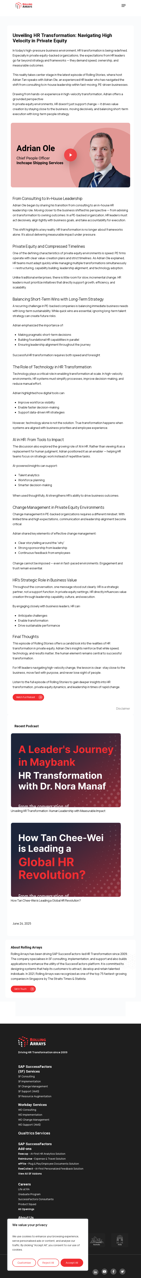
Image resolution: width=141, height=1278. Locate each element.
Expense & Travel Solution (50, 1158)
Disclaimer (123, 708)
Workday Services (32, 1104)
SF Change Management (33, 1086)
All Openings (26, 1209)
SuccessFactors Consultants (36, 1199)
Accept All (72, 1262)
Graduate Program (29, 1194)
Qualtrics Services (34, 1133)
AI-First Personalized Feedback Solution (50, 1168)
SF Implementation (29, 1081)
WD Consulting (27, 1109)
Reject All (48, 1262)
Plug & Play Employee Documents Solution (48, 1163)
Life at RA (24, 1189)
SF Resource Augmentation (34, 1096)
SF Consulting (26, 1076)
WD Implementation (30, 1114)
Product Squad (27, 1204)
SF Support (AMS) (28, 1091)
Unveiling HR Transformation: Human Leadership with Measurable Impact (58, 811)
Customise (24, 1262)
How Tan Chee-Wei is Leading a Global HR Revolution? (46, 900)
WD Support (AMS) (29, 1124)
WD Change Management (33, 1119)
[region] (47, 1245)
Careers (24, 1184)
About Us (26, 1217)
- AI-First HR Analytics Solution (41, 1153)
